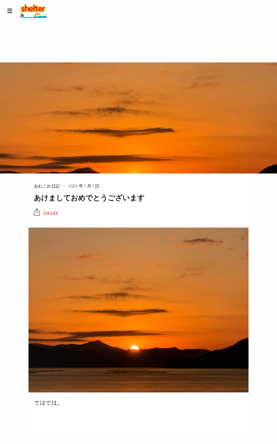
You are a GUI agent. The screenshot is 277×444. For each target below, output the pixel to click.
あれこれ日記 (47, 186)
